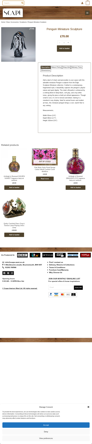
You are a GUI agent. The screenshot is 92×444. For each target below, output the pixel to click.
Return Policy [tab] (56, 67)
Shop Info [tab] (66, 67)
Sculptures (23, 22)
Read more (45, 179)
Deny (46, 432)
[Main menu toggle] (87, 13)
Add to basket (64, 48)
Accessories (15, 22)
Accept (46, 425)
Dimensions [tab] (45, 70)
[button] (88, 407)
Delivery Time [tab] (77, 67)
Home (3, 22)
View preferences (46, 438)
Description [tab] (45, 67)
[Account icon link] (82, 3)
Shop (8, 22)
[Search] (22, 3)
